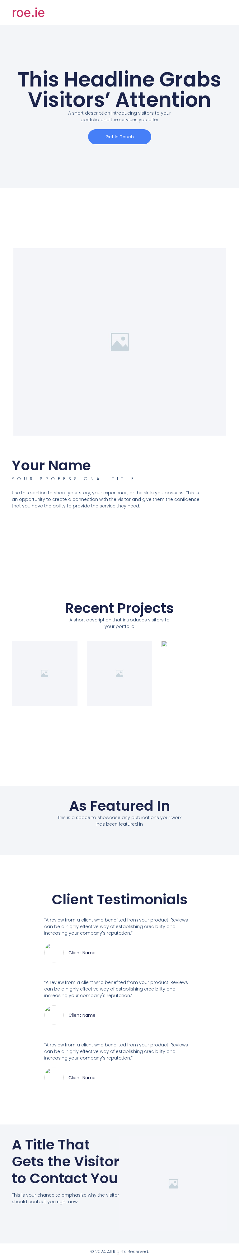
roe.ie (28, 12)
